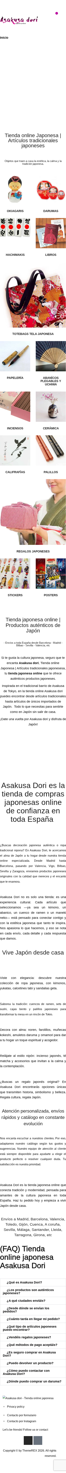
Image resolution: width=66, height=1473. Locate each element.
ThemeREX (29, 1450)
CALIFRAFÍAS (15, 472)
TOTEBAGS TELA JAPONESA (33, 334)
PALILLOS (51, 472)
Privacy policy (15, 1406)
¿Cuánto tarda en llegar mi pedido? (33, 1319)
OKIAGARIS (15, 211)
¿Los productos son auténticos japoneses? (28, 1291)
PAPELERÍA (15, 378)
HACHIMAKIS (15, 255)
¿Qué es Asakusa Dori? (24, 1282)
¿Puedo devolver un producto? (30, 1363)
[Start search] (39, 15)
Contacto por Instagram (21, 1421)
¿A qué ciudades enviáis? (26, 1300)
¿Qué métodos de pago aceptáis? (32, 1345)
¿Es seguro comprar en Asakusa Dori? (29, 1354)
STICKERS (15, 595)
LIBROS (50, 255)
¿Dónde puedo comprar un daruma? (34, 1381)
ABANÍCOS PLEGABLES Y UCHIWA (50, 381)
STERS (53, 595)
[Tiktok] (37, 1440)
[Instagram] (28, 1440)
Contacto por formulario (21, 1415)
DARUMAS (50, 211)
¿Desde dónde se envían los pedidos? (26, 1310)
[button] (33, 1282)
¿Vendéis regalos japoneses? (29, 1337)
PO (46, 595)
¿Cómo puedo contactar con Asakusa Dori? (26, 1372)
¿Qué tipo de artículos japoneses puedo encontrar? (29, 1328)
